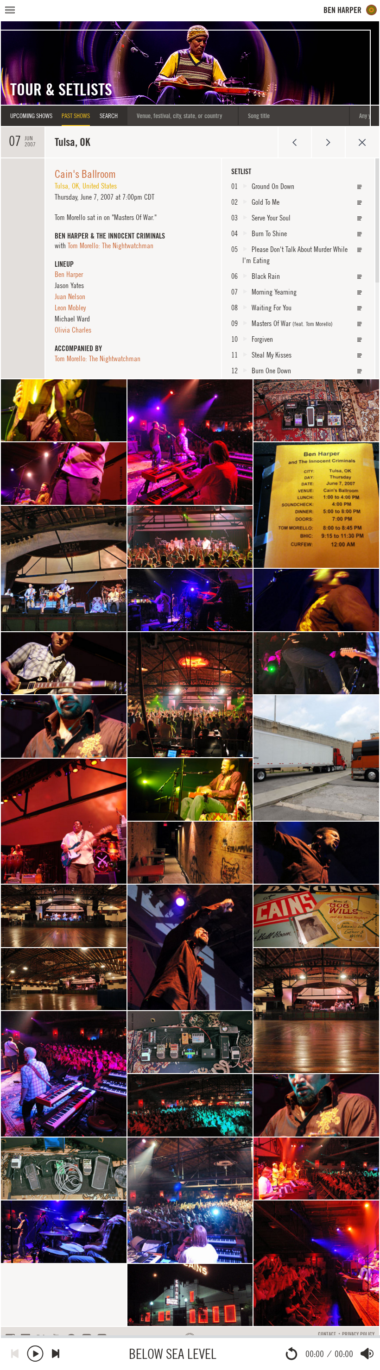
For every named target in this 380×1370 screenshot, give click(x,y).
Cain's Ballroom (85, 173)
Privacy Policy (358, 1334)
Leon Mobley (70, 307)
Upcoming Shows (31, 115)
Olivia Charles (73, 330)
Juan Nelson (70, 296)
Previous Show (294, 142)
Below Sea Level (172, 1353)
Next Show (328, 142)
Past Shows (76, 115)
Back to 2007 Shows (362, 142)
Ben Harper (69, 274)
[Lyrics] (359, 187)
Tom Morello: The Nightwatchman (110, 245)
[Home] (350, 10)
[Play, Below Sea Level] (35, 1353)
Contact (327, 1334)
